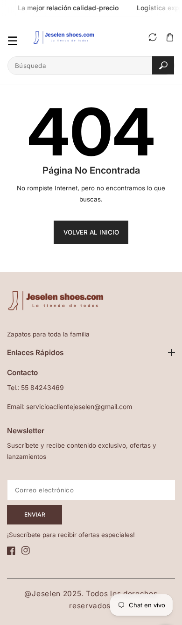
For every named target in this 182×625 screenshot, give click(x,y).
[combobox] (91, 65)
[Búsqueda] (163, 65)
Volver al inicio (91, 232)
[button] (169, 37)
